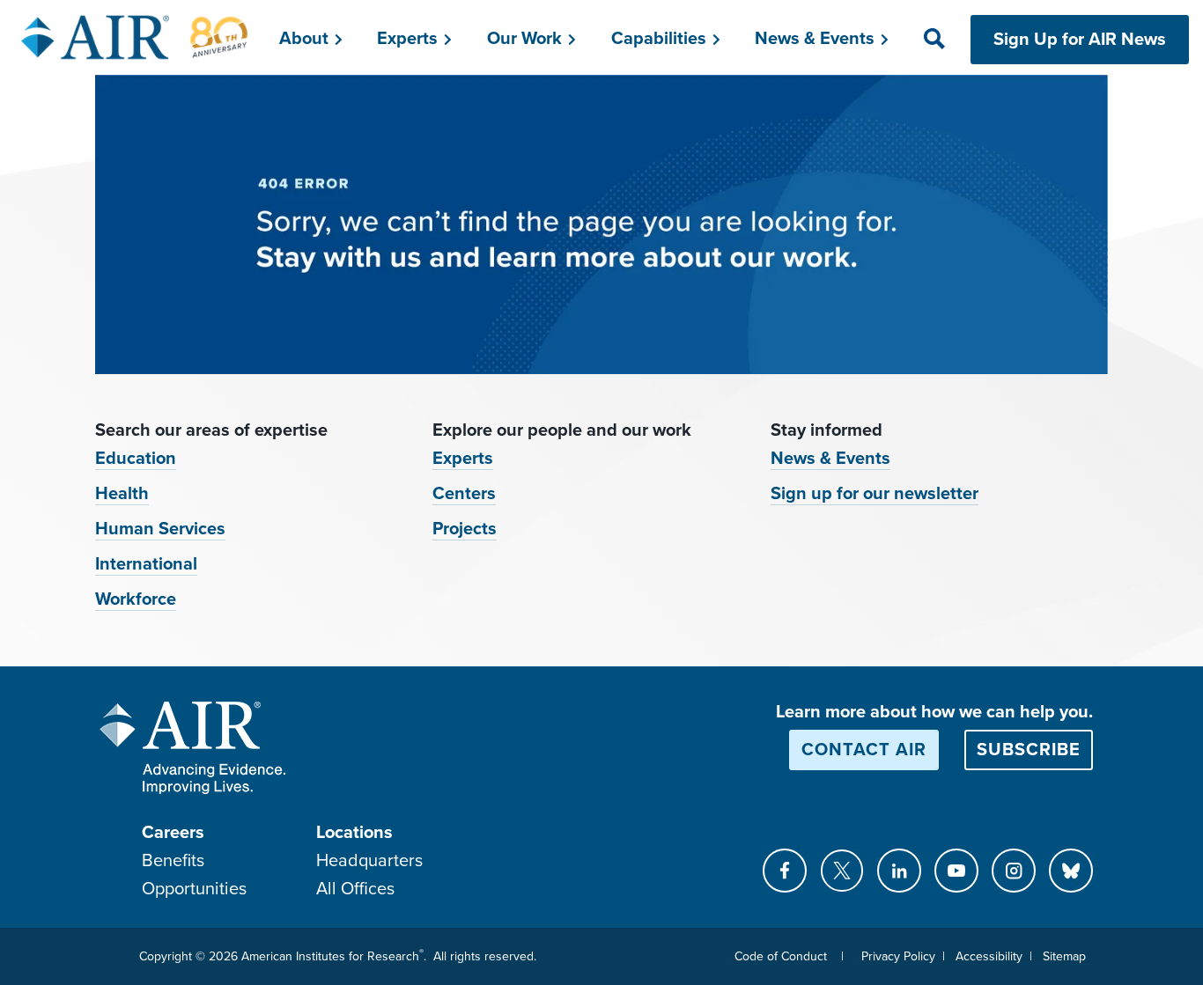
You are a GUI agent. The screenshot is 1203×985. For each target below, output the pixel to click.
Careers (173, 832)
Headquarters (369, 860)
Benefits (173, 860)
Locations (354, 832)
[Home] (135, 37)
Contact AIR (863, 750)
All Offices (355, 889)
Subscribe (1029, 750)
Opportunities (194, 889)
